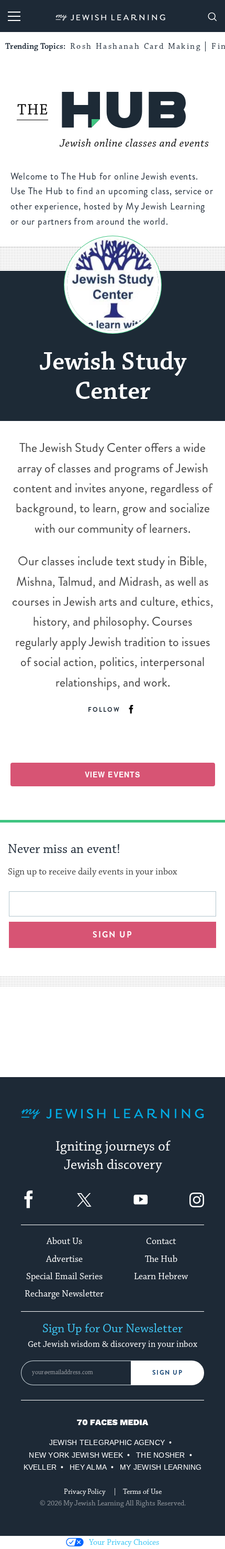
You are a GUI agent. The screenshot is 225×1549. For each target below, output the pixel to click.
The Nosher (160, 1455)
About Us (64, 1241)
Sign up (113, 935)
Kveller (40, 1467)
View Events (112, 774)
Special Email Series (64, 1276)
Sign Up (167, 1372)
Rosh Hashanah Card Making (135, 46)
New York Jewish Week (76, 1455)
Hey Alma (88, 1467)
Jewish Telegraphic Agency (107, 1442)
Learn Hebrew (161, 1276)
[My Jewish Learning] (112, 1122)
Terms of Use (142, 1492)
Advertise (64, 1259)
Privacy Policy (84, 1492)
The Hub (161, 1259)
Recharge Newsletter (64, 1294)
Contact (161, 1241)
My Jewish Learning (160, 1467)
